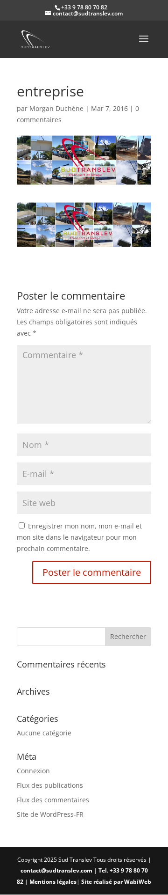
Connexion (33, 770)
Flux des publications (50, 785)
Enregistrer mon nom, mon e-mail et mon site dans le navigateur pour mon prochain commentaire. (79, 537)
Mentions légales (53, 882)
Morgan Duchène (56, 108)
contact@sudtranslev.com (56, 870)
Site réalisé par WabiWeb (116, 882)
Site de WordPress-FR (50, 814)
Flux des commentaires (53, 799)
